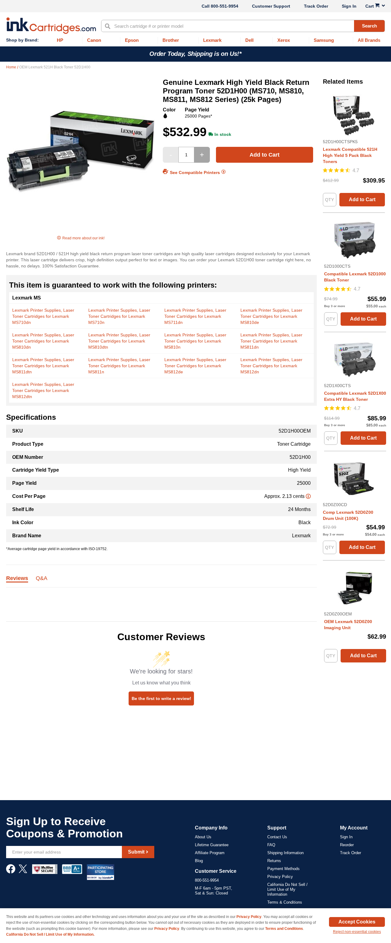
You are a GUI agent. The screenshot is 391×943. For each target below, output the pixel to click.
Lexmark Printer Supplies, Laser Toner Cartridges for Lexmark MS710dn (43, 316)
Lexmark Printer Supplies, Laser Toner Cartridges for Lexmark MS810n (195, 341)
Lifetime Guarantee (211, 845)
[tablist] (161, 582)
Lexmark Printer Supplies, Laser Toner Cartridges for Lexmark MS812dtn (43, 390)
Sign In (349, 6)
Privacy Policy (280, 876)
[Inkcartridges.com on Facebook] (10, 871)
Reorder (347, 845)
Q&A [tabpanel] (41, 578)
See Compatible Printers (195, 172)
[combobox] (243, 26)
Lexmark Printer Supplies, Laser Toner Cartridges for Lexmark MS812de (195, 365)
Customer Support (271, 6)
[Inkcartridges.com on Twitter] (22, 871)
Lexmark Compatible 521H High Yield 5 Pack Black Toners (350, 155)
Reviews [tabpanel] (17, 578)
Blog (199, 860)
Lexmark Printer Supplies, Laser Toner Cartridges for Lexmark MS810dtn (119, 341)
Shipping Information (285, 853)
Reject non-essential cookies (357, 932)
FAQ (271, 845)
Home (11, 67)
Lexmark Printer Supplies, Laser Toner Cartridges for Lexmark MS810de (271, 316)
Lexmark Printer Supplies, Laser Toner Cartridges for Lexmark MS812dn (271, 365)
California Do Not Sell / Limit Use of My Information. (50, 934)
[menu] (195, 40)
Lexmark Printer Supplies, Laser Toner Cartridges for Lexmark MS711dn (195, 316)
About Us (203, 837)
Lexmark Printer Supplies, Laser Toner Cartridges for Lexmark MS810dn (43, 341)
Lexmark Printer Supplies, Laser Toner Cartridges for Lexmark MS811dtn (43, 365)
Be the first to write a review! (161, 698)
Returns (274, 860)
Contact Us (277, 837)
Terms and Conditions (284, 929)
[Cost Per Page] (308, 496)
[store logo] (51, 25)
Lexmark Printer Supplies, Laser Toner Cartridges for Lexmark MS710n (119, 316)
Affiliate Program (210, 853)
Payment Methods (283, 868)
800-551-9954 (224, 6)
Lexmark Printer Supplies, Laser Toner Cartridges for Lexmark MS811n (119, 365)
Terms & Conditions (284, 902)
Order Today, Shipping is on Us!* (195, 53)
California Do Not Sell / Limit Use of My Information (287, 889)
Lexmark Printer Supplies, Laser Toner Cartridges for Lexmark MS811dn (271, 341)
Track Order (316, 6)
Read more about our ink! (83, 238)
